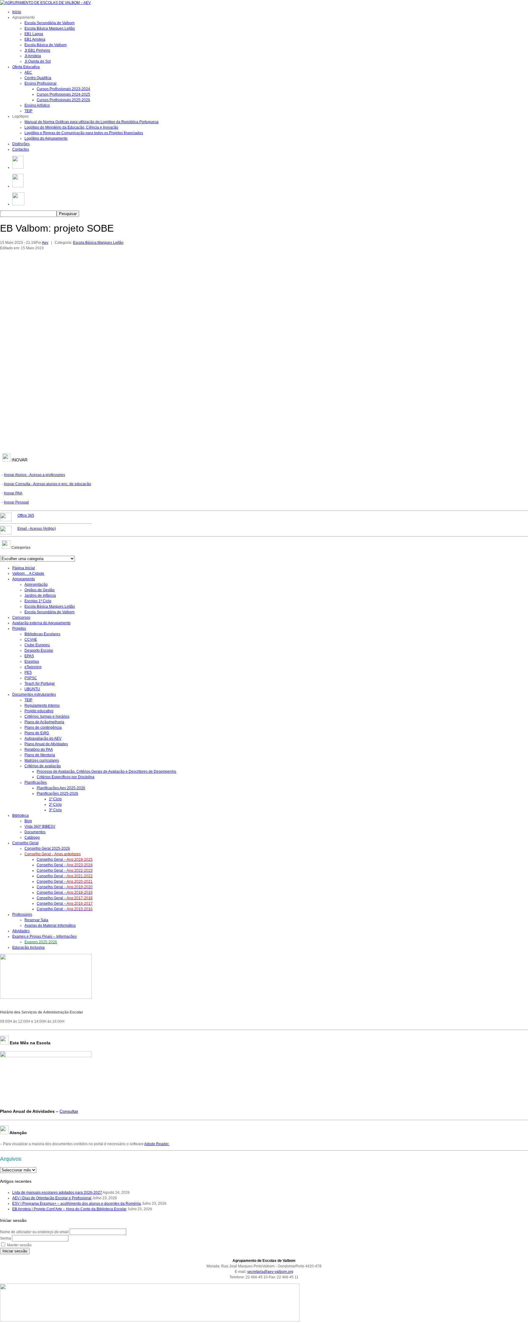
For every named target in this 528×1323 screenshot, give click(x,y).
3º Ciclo (55, 810)
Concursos (21, 617)
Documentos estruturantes (34, 694)
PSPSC (30, 678)
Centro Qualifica (37, 78)
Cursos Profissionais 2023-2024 (63, 89)
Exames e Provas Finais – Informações (44, 936)
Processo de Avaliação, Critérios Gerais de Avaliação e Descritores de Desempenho (106, 771)
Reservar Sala (36, 920)
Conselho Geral (25, 843)
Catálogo (32, 837)
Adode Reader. (156, 1144)
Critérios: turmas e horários (46, 716)
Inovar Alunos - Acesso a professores (34, 475)
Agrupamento (23, 579)
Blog (28, 821)
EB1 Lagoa (33, 34)
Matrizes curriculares (41, 760)
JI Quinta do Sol (37, 61)
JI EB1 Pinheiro (37, 50)
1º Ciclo (55, 799)
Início (16, 12)
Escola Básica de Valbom (45, 45)
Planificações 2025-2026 (57, 793)
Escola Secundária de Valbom (49, 23)
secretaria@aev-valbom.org (270, 1272)
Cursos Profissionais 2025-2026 (63, 100)
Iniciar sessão (14, 1251)
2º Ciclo (55, 804)
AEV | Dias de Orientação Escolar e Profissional (51, 1198)
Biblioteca (20, 815)
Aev (45, 242)
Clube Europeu (37, 645)
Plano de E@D (36, 733)
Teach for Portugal (39, 683)
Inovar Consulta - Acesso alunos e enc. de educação (47, 484)
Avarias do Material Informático (50, 925)
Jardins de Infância (40, 595)
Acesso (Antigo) (36, 528)
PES (28, 672)
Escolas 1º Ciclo (37, 601)
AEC (28, 72)
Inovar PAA (13, 493)
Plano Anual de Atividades (46, 744)
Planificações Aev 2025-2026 (61, 788)
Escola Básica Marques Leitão (49, 28)
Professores (22, 914)
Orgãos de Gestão (39, 590)
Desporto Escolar (38, 650)
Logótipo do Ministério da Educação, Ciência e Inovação (71, 127)
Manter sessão (19, 1245)
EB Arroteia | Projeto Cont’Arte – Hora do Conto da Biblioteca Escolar (69, 1209)
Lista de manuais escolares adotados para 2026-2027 (57, 1192)
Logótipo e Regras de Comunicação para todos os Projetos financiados (83, 133)
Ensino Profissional (40, 83)
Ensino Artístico (37, 105)
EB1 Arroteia (34, 39)
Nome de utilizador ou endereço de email (34, 1232)
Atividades (21, 931)
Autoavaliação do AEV (42, 738)
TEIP (28, 111)
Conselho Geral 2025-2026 (47, 848)
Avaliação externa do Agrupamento (41, 623)
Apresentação (36, 584)
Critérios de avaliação (42, 766)
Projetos (19, 628)
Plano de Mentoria (39, 755)
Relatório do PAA (38, 749)
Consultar (69, 1111)
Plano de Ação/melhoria (44, 722)
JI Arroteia (32, 56)
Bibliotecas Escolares (42, 634)
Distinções (21, 144)
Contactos (20, 149)
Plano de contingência (43, 727)
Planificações (35, 782)
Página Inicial (23, 568)
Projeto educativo (38, 711)
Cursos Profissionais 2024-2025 (63, 94)
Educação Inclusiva (28, 947)
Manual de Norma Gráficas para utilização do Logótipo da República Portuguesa (91, 122)
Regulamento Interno (42, 705)
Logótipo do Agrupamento (46, 138)
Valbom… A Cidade (28, 573)
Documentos (35, 832)
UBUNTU (32, 689)
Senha (5, 1238)
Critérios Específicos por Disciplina (65, 777)
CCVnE (30, 639)
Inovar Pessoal (16, 502)
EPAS (29, 656)
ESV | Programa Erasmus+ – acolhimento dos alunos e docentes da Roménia (76, 1203)
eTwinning (33, 667)
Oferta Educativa (26, 67)
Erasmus (31, 661)
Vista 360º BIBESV (39, 826)
